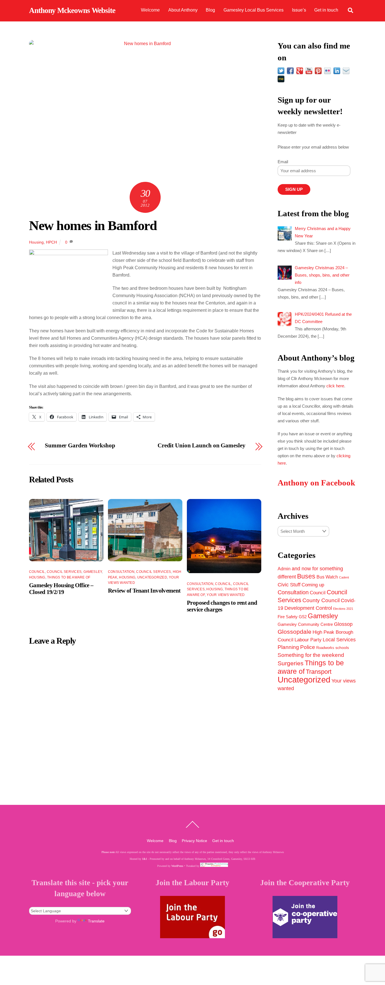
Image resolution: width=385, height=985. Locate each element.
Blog (210, 10)
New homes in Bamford (93, 225)
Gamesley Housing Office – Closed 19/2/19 (61, 588)
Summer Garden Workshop (80, 446)
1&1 (144, 858)
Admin (284, 568)
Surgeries (291, 663)
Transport (318, 671)
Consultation (121, 572)
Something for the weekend (311, 655)
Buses (306, 576)
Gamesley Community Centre (305, 624)
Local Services (339, 639)
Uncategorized (152, 577)
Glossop (343, 624)
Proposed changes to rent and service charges (222, 606)
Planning (288, 647)
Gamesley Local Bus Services (254, 10)
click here (335, 385)
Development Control (308, 608)
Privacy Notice (194, 840)
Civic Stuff (289, 585)
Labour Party (308, 639)
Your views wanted (226, 595)
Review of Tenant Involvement (144, 590)
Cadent (344, 577)
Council (37, 572)
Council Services (64, 572)
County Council (321, 600)
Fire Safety (288, 616)
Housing (36, 242)
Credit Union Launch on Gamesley (201, 446)
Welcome (150, 10)
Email (283, 161)
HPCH (51, 242)
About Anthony (183, 10)
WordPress (177, 865)
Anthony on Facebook (316, 482)
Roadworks (325, 648)
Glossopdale (294, 631)
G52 (303, 616)
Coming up (313, 585)
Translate (96, 921)
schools (342, 647)
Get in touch (326, 10)
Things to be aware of (68, 577)
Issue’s (299, 10)
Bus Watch (327, 577)
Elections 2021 (343, 608)
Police (307, 647)
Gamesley (92, 572)
